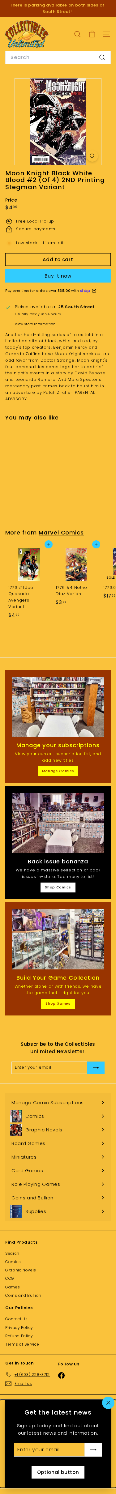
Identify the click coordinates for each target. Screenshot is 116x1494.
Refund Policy (19, 1336)
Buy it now (58, 276)
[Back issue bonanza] (58, 823)
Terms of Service (22, 1344)
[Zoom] (92, 156)
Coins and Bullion (23, 1295)
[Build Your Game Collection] (58, 939)
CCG (9, 1278)
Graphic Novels (20, 1270)
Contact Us (16, 1319)
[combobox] (58, 57)
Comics (13, 1261)
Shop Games (58, 1003)
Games (12, 1287)
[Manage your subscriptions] (58, 707)
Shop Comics (58, 887)
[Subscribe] (93, 1450)
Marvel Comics (61, 532)
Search (12, 1253)
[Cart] (92, 34)
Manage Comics (58, 770)
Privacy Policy (19, 1327)
